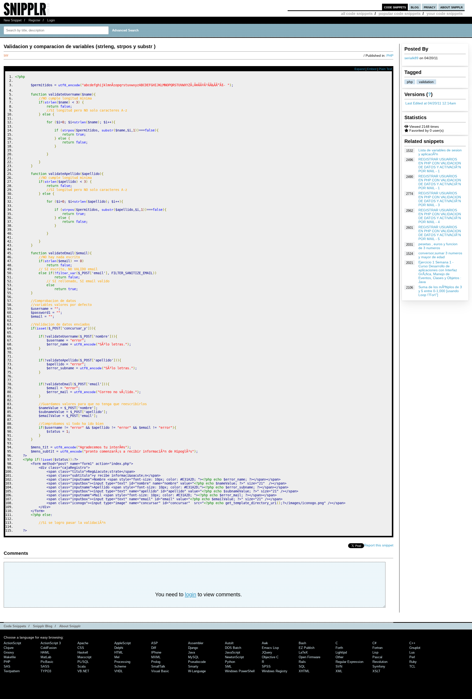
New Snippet (13, 20)
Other (339, 657)
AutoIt (229, 643)
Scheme (120, 666)
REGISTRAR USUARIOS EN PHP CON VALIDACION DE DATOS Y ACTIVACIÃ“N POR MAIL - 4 (439, 216)
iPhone (156, 652)
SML (228, 666)
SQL (302, 666)
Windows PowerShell (240, 671)
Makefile (10, 657)
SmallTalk (158, 666)
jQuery (267, 652)
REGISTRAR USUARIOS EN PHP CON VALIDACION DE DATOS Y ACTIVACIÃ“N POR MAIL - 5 (439, 233)
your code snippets (445, 14)
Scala (81, 666)
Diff (153, 648)
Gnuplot (414, 648)
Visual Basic (160, 671)
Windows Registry (274, 671)
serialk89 (411, 58)
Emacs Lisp (270, 648)
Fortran (377, 648)
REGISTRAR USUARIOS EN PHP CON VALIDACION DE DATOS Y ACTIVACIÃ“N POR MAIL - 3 (439, 199)
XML (339, 671)
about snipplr (451, 7)
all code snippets (357, 14)
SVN (339, 666)
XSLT (376, 671)
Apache (82, 643)
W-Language (197, 671)
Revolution (379, 662)
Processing (122, 662)
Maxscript (84, 657)
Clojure (9, 648)
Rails (302, 662)
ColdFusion (49, 648)
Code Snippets (15, 626)
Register (34, 20)
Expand (359, 69)
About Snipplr (70, 626)
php (410, 82)
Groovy (9, 652)
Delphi (118, 648)
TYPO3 (46, 671)
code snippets (395, 7)
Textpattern (12, 671)
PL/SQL (83, 662)
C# (374, 643)
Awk (265, 643)
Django (193, 648)
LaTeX (303, 652)
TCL (412, 666)
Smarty (193, 666)
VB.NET (83, 671)
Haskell (82, 652)
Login (51, 20)
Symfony (378, 666)
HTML (118, 652)
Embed (372, 69)
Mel (116, 657)
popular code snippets (400, 14)
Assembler (195, 643)
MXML (156, 657)
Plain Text (385, 69)
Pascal (377, 657)
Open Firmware (309, 657)
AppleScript (122, 643)
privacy (429, 7)
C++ (412, 643)
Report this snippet (378, 545)
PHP (389, 55)
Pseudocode (197, 662)
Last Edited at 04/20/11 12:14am (430, 103)
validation (426, 82)
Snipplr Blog (42, 626)
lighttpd (341, 652)
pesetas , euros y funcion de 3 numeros (437, 246)
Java (191, 652)
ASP (154, 643)
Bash (302, 643)
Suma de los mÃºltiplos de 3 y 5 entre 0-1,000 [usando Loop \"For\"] (440, 291)
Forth (339, 648)
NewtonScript (234, 657)
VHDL (118, 671)
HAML (45, 652)
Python (230, 662)
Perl (412, 657)
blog (415, 7)
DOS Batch (233, 648)
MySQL (193, 657)
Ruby (413, 662)
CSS (80, 648)
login (190, 594)
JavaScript (232, 652)
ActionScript (12, 643)
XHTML (304, 671)
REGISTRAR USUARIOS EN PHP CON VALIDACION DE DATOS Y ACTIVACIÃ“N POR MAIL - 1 (439, 165)
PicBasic (47, 662)
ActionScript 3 (51, 643)
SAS (7, 666)
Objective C (270, 657)
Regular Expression (349, 662)
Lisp (375, 652)
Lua (411, 652)
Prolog (155, 662)
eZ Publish (306, 648)
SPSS (266, 666)
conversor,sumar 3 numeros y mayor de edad (440, 255)
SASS (45, 666)
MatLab (46, 657)
